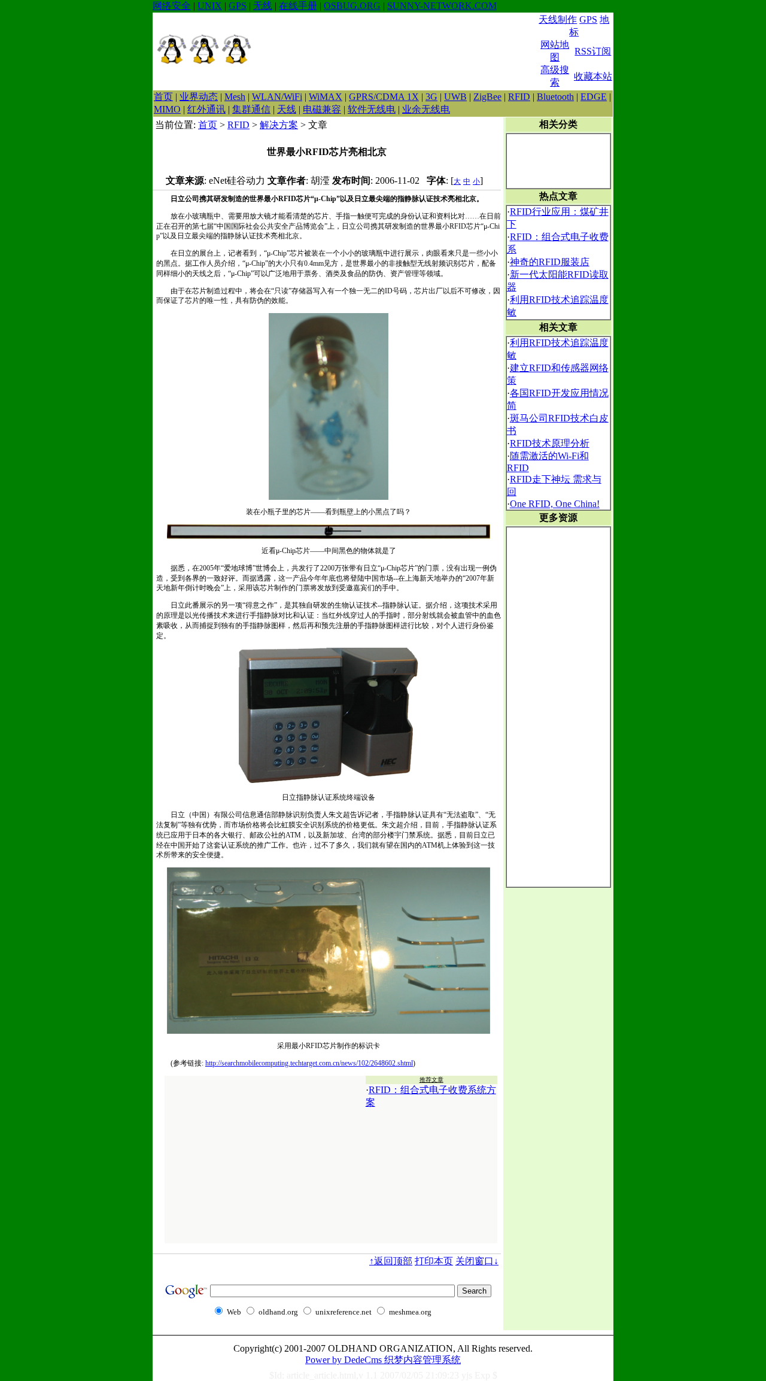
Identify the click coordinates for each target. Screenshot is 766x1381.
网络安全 (172, 6)
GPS (238, 6)
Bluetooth (555, 97)
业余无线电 (426, 109)
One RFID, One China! (555, 504)
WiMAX (325, 97)
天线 (286, 109)
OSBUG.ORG (352, 6)
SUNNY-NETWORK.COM (442, 6)
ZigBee (487, 97)
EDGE (593, 97)
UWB (455, 97)
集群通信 (251, 109)
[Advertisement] (396, 51)
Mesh (234, 97)
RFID (519, 97)
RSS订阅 (592, 51)
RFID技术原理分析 (549, 443)
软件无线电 (372, 109)
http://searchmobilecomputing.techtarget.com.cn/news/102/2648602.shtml (309, 1063)
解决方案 (279, 125)
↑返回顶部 (390, 1261)
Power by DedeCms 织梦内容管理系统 (383, 1360)
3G (431, 97)
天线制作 (558, 19)
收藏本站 (593, 76)
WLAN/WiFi (277, 97)
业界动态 (199, 97)
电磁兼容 (322, 109)
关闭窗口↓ (476, 1261)
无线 (262, 6)
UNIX (209, 6)
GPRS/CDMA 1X (384, 97)
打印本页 (434, 1261)
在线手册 (298, 6)
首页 (163, 97)
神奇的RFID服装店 (549, 262)
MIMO (167, 109)
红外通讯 (206, 109)
